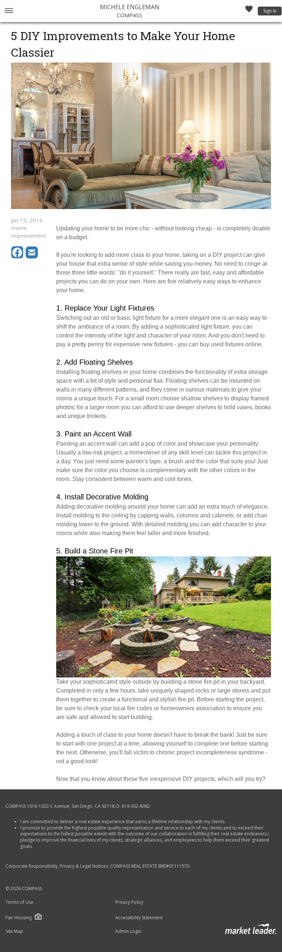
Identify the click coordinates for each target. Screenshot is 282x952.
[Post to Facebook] (18, 256)
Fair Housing (19, 917)
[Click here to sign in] (249, 11)
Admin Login (128, 931)
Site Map (14, 931)
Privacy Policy (129, 902)
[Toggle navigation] (8, 11)
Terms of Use (19, 902)
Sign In (269, 11)
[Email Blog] (32, 256)
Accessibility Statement (139, 918)
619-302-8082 (136, 806)
